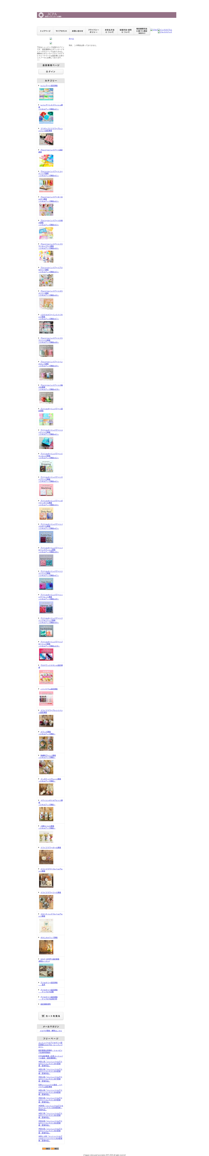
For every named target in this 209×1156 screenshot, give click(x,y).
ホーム (71, 39)
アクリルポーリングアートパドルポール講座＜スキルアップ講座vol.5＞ (50, 526)
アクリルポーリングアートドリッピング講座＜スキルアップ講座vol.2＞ (50, 456)
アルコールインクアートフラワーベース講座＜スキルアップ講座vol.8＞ (50, 340)
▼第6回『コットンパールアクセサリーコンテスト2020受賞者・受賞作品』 (50, 1108)
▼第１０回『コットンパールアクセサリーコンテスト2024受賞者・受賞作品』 (50, 1138)
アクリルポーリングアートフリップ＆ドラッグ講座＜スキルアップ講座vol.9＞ (50, 620)
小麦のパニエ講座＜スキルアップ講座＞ (46, 827)
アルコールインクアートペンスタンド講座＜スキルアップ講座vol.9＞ (50, 364)
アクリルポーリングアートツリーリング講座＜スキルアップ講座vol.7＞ (50, 573)
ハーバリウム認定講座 (49, 689)
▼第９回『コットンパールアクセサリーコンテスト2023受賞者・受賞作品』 (50, 1131)
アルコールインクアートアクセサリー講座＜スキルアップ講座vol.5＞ (50, 270)
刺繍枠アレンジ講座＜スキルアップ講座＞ (47, 756)
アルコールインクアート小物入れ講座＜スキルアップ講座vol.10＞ (50, 387)
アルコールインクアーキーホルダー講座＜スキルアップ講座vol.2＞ (50, 199)
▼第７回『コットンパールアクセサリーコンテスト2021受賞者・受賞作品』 (50, 1115)
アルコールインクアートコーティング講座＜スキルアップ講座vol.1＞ (50, 173)
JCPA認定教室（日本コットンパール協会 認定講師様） (50, 1057)
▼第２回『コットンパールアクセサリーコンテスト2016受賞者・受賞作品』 (50, 1071)
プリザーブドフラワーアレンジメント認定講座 (50, 129)
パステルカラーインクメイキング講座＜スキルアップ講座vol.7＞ (50, 317)
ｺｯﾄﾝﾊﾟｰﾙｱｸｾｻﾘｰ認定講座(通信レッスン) (48, 960)
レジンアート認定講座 (49, 86)
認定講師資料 (46, 1004)
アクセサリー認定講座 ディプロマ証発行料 (48, 998)
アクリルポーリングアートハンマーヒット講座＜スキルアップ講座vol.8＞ (50, 597)
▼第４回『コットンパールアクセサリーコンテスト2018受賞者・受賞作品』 (50, 1092)
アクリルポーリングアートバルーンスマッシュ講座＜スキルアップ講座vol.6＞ (50, 550)
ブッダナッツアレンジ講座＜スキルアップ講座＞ (49, 780)
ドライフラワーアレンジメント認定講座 (50, 711)
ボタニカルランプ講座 (49, 938)
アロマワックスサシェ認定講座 (50, 666)
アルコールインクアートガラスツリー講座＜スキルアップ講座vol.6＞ (50, 293)
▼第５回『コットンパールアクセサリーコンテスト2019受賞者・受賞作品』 (50, 1100)
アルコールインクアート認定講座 (50, 151)
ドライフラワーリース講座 (51, 892)
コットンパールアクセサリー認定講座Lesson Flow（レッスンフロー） (50, 1045)
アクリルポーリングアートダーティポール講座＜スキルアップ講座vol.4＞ (50, 503)
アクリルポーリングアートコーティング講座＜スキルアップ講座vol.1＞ (50, 432)
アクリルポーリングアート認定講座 (50, 410)
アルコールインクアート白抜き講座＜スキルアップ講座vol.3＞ (50, 222)
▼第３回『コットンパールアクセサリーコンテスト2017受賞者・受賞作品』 (50, 1079)
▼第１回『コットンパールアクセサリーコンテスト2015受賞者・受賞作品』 (50, 1064)
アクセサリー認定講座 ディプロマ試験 (48, 991)
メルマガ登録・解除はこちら (51, 1031)
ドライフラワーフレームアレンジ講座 (50, 870)
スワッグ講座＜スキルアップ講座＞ (46, 733)
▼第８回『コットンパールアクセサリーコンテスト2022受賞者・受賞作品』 (50, 1123)
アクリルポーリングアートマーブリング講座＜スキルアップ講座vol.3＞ (50, 479)
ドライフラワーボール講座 (51, 848)
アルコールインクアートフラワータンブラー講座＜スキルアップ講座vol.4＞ (50, 246)
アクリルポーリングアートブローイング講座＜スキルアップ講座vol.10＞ (50, 644)
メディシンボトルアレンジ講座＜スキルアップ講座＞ (50, 802)
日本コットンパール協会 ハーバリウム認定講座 (50, 1086)
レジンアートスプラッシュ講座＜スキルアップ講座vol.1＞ (50, 107)
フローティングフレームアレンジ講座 (50, 915)
